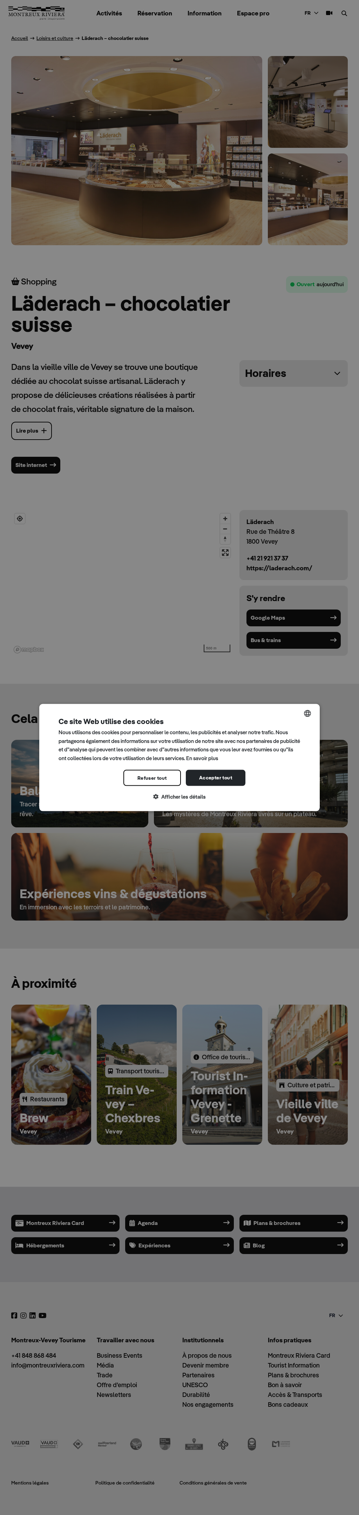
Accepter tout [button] (215, 777)
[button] (179, 797)
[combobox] (307, 713)
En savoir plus (202, 758)
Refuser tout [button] (152, 777)
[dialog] (179, 757)
